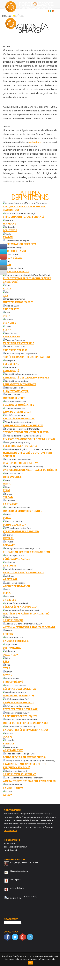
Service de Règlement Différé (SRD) (26, 432)
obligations (35, 142)
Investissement (13, 398)
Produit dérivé (13, 682)
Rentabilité (11, 370)
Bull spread (11, 364)
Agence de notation (16, 586)
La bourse (9, 565)
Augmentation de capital (20, 244)
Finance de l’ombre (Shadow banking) (29, 439)
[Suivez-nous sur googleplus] (23, 940)
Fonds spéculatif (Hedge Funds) (24, 757)
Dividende (10, 230)
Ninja (7, 483)
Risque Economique (16, 391)
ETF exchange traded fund (21, 531)
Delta (7, 593)
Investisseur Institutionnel (22, 511)
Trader (8, 237)
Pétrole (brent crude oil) (20, 606)
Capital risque (13, 620)
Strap (7, 329)
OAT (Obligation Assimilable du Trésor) (30, 470)
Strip (6, 316)
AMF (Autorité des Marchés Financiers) (29, 781)
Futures (8, 538)
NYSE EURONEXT (13, 476)
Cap (5, 295)
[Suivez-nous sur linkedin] (30, 940)
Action (8, 794)
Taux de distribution (17, 411)
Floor (7, 288)
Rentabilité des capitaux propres (26, 377)
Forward (9, 545)
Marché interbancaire (19, 695)
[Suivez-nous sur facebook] (8, 940)
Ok (30, 963)
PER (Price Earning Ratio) (20, 446)
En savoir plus (10, 830)
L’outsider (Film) (30, 897)
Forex (7, 517)
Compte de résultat (16, 271)
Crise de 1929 (11, 309)
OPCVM (7, 736)
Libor (6, 490)
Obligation (10, 654)
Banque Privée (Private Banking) (25, 730)
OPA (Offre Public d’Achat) (20, 463)
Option (7, 675)
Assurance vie (13, 750)
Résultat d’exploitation (19, 688)
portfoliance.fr (11, 850)
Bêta (6, 661)
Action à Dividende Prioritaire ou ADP (29, 627)
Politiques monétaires (18, 405)
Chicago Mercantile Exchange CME (27, 552)
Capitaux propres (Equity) (20, 716)
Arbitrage (10, 579)
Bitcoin (8, 634)
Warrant (9, 223)
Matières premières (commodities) (26, 613)
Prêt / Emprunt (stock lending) (23, 217)
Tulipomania (12, 647)
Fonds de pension (14, 524)
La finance (10, 504)
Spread (8, 497)
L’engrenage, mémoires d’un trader (24, 862)
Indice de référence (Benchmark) (25, 723)
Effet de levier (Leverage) (20, 709)
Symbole (8, 743)
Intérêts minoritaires (18, 302)
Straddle (9, 323)
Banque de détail (14, 788)
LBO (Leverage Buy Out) (18, 702)
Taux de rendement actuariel (23, 425)
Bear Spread (11, 336)
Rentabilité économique (19, 384)
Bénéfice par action (16, 558)
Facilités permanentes (19, 418)
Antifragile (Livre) (17, 888)
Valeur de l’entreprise (18, 343)
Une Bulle (9, 600)
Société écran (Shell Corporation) (26, 357)
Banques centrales (16, 641)
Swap (6, 668)
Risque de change (15, 251)
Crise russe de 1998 (15, 350)
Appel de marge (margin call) (23, 572)
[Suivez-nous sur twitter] (15, 940)
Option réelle (12, 257)
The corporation (16, 880)
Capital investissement (19, 774)
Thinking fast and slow (19, 871)
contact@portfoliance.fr (15, 847)
